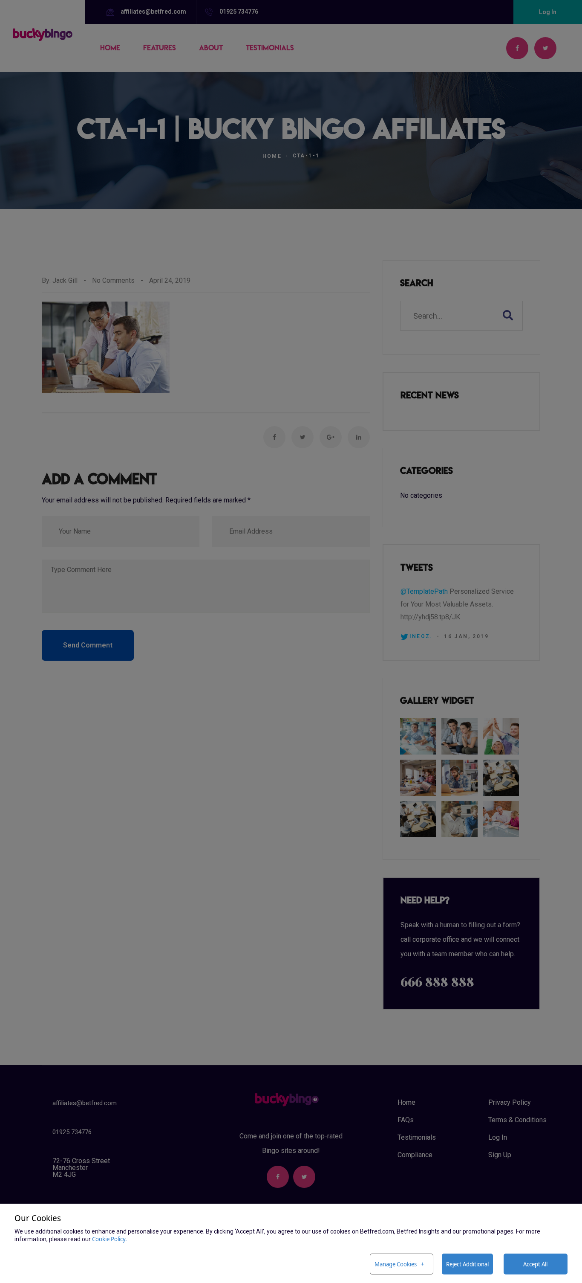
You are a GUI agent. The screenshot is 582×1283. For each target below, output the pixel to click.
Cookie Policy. (109, 1239)
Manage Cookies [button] (396, 1264)
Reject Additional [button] (467, 1264)
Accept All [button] (535, 1264)
